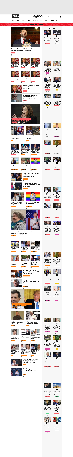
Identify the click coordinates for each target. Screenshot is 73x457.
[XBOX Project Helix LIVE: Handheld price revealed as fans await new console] (57, 143)
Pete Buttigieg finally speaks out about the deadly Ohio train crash (33, 137)
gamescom (57, 43)
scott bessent (47, 234)
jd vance (13, 52)
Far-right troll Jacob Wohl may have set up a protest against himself (17, 322)
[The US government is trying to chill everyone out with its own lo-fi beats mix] (15, 161)
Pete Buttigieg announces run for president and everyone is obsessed (31, 370)
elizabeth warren (13, 266)
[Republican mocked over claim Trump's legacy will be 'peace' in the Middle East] (57, 189)
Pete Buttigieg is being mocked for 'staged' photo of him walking (35, 249)
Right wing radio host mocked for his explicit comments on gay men (32, 322)
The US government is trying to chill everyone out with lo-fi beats (15, 166)
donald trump (13, 206)
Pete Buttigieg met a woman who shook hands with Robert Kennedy (25, 263)
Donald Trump (47, 283)
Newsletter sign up (53, 16)
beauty (57, 331)
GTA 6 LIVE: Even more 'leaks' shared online (57, 69)
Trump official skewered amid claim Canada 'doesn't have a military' (47, 213)
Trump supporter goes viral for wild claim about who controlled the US (47, 103)
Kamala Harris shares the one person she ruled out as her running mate (21, 119)
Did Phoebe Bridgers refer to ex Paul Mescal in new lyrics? (47, 426)
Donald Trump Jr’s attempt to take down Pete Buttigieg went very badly (25, 352)
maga (47, 105)
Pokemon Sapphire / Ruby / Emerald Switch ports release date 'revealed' (57, 426)
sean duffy (47, 217)
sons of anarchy (47, 300)
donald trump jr (23, 355)
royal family (47, 265)
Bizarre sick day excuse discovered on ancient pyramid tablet (57, 393)
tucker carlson (34, 154)
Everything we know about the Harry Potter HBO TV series (47, 344)
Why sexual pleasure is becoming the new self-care (57, 296)
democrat (33, 340)
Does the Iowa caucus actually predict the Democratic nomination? (15, 249)
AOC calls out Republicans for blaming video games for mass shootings (35, 263)
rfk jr (57, 89)
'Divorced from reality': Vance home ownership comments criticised (23, 50)
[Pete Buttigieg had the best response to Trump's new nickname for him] (25, 299)
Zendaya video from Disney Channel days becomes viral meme (57, 278)
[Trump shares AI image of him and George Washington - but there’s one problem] (57, 402)
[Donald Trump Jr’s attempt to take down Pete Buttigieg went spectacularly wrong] (25, 347)
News (18, 20)
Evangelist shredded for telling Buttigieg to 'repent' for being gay (25, 336)
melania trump (47, 153)
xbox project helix (56, 153)
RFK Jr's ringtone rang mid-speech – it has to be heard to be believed (57, 86)
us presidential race (26, 275)
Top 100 (13, 20)
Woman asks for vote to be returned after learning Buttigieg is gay (25, 233)
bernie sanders (13, 251)
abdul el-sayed (57, 169)
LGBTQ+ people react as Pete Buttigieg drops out (35, 166)
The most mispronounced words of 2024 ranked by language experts (17, 137)
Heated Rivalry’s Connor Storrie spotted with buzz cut (57, 133)
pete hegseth (57, 105)
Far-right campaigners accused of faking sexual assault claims (15, 337)
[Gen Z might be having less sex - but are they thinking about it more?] (57, 289)
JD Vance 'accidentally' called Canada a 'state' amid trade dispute (57, 213)
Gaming (23, 20)
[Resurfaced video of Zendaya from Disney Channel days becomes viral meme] (57, 271)
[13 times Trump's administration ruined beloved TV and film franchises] (47, 451)
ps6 (47, 136)
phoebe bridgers (47, 431)
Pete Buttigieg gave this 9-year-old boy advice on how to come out (31, 184)
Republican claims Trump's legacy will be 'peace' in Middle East (57, 196)
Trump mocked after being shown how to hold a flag (47, 165)
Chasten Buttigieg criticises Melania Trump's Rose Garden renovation (25, 166)
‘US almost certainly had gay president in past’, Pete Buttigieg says (31, 272)
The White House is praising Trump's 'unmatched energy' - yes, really (47, 278)
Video (52, 20)
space (47, 413)
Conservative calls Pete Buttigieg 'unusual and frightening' (35, 352)
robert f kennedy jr (47, 366)
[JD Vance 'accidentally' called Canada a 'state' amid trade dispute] (57, 206)
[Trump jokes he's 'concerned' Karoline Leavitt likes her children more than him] (47, 79)
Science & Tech (35, 20)
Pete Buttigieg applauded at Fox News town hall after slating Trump (25, 249)
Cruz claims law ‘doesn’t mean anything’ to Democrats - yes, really (30, 96)
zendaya (57, 283)
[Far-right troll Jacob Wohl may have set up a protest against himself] (17, 315)
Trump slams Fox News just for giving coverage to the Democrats (31, 281)
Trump (28, 20)
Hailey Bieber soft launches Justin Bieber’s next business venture (47, 70)
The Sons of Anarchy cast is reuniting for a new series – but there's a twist (47, 296)
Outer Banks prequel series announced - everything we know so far (47, 327)
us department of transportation (14, 169)
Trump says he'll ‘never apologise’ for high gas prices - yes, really (47, 393)
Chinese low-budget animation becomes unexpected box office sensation (56, 344)
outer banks (47, 331)
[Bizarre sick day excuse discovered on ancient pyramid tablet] (57, 386)
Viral (41, 20)
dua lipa (57, 234)
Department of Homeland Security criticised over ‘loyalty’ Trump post (47, 39)
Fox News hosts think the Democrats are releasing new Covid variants (25, 152)
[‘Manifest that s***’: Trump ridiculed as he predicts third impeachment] (57, 355)
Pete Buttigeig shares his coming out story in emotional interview (30, 361)
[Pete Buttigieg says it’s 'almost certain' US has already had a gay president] (16, 274)
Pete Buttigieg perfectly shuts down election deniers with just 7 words (15, 152)
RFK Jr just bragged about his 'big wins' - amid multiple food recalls (47, 362)
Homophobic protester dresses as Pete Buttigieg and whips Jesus (15, 352)
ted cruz (25, 100)
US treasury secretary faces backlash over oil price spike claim (47, 230)
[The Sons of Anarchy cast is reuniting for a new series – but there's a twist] (47, 289)
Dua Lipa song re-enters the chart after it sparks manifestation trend (56, 230)
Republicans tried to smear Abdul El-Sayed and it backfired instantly (57, 166)
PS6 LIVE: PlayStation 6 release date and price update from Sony (47, 133)
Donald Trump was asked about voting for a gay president (17, 203)
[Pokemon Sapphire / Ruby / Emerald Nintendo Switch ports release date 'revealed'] (57, 419)
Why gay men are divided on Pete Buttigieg (32, 203)
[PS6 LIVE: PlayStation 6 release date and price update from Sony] (47, 126)
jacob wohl (13, 325)
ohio (27, 140)
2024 (12, 140)
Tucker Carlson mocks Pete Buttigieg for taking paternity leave (35, 151)
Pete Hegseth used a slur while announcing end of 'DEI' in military (57, 103)
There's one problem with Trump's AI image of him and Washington (56, 409)
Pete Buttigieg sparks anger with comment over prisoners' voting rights (35, 337)
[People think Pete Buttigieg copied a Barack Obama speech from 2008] (16, 177)
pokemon (57, 431)
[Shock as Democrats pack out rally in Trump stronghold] (15, 61)
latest (28, 325)
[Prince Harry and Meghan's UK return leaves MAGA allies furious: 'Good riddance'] (47, 254)
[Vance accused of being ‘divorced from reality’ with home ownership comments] (25, 37)
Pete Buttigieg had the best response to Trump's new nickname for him (21, 304)
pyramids (57, 396)
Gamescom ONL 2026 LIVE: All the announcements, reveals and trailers (57, 39)
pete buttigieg (13, 154)
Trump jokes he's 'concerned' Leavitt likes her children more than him (47, 86)
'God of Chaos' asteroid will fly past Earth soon (47, 408)
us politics (12, 67)
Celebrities (47, 20)
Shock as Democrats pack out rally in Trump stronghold (15, 65)
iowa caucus (13, 235)
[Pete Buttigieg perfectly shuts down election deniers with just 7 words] (15, 147)
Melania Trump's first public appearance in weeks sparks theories (47, 150)
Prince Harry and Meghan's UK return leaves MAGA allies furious (47, 261)
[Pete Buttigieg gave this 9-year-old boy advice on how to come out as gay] (16, 186)
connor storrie (57, 136)
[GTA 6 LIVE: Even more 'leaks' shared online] (57, 63)
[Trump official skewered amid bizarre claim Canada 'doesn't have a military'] (47, 206)
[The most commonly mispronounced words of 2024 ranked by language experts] (17, 130)
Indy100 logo (36, 16)
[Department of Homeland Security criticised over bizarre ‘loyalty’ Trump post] (47, 32)
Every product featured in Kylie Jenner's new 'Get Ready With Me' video (56, 327)
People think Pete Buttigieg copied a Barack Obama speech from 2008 (31, 175)
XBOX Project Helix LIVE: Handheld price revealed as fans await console (57, 150)
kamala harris (14, 122)
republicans (23, 154)
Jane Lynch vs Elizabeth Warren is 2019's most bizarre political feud (14, 263)
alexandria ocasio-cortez (35, 266)
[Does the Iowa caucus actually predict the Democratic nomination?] (15, 243)
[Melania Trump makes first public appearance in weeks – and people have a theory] (47, 143)
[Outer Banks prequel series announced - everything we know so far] (47, 320)
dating (57, 300)
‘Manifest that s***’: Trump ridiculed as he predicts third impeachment (57, 362)
